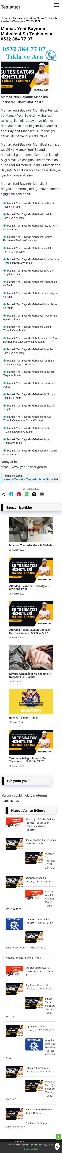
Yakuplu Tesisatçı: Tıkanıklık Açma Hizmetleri (31, 479)
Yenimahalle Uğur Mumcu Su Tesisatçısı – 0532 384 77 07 (27, 760)
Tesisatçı (10, 6)
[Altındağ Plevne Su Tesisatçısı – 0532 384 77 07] (31, 581)
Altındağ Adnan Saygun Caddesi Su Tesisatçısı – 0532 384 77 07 (29, 631)
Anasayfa (6, 18)
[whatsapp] (27, 494)
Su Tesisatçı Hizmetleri (24, 18)
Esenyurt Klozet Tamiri (23, 717)
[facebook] (11, 494)
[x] (34, 494)
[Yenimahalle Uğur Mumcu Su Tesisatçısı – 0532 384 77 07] (31, 754)
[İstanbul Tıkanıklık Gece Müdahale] (31, 541)
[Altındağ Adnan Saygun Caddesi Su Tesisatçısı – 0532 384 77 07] (31, 625)
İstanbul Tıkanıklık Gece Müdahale (30, 545)
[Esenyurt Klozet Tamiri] (31, 713)
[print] (42, 494)
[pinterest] (19, 494)
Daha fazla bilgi (31, 1149)
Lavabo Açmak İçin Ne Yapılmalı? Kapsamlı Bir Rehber (30, 675)
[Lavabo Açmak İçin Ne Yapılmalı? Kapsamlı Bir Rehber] (31, 669)
